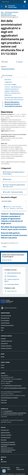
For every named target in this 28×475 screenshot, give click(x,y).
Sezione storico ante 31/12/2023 (8, 15)
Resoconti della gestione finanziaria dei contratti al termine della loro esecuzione (14, 235)
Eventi (2, 367)
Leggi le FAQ (4, 446)
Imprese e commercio (6, 348)
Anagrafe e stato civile (6, 341)
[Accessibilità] (4, 471)
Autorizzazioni (4, 343)
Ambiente (3, 338)
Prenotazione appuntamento (8, 450)
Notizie (2, 356)
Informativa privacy (5, 437)
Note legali (3, 440)
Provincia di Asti (5, 430)
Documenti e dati (5, 318)
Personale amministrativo (7, 325)
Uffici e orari (4, 400)
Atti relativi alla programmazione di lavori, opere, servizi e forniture (14, 228)
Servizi (17, 467)
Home (2, 12)
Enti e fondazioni (5, 320)
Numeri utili (4, 402)
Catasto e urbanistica (6, 346)
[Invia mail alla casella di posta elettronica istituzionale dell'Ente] (13, 385)
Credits (8, 469)
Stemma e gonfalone (6, 435)
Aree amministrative (6, 315)
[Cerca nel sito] (23, 6)
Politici (2, 328)
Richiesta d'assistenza (6, 452)
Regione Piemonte (5, 1)
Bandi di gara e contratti (6, 14)
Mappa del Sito (20, 469)
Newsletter (3, 461)
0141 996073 (9, 381)
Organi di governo (5, 323)
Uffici (2, 330)
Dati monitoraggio (5, 467)
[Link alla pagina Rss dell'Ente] (2, 459)
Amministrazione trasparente (11, 12)
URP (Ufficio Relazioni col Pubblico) (9, 398)
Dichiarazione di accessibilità (8, 442)
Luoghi (2, 365)
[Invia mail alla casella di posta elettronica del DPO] (8, 411)
